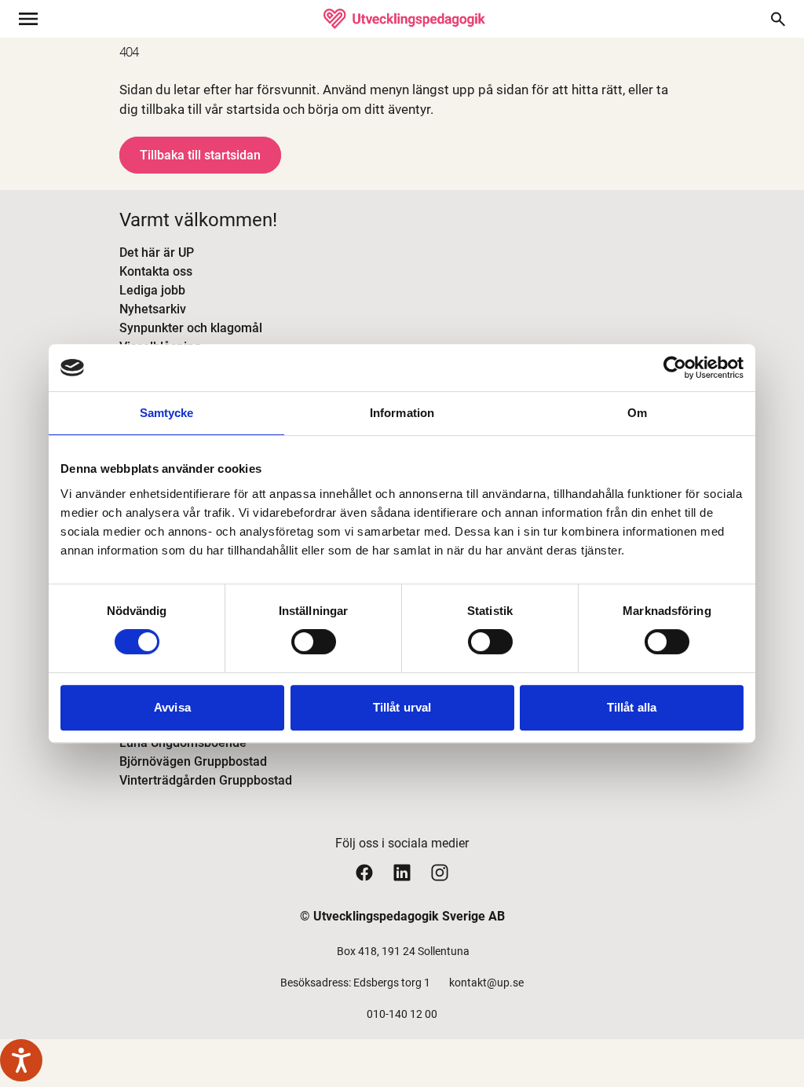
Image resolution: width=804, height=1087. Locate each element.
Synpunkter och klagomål (190, 327)
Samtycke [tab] (167, 412)
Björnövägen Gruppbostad (193, 761)
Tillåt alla (631, 707)
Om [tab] (637, 412)
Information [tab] (402, 412)
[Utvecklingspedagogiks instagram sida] (439, 872)
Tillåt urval (402, 707)
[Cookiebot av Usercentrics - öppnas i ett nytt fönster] (675, 367)
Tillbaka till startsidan (200, 155)
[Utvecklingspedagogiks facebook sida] (364, 872)
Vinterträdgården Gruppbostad (205, 780)
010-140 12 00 (402, 1014)
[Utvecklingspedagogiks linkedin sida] (402, 872)
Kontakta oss (155, 271)
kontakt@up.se (486, 982)
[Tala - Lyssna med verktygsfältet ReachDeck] (21, 1060)
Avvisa (172, 707)
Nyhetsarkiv (152, 309)
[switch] (313, 641)
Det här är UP (156, 252)
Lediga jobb (152, 290)
